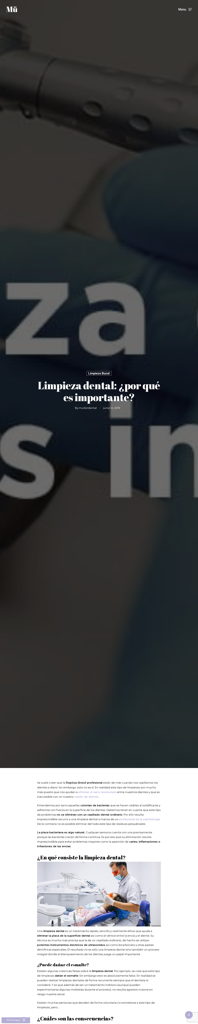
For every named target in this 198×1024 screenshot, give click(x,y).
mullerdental (88, 407)
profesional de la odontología (139, 819)
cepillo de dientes (86, 796)
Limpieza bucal (99, 373)
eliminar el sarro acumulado (97, 792)
